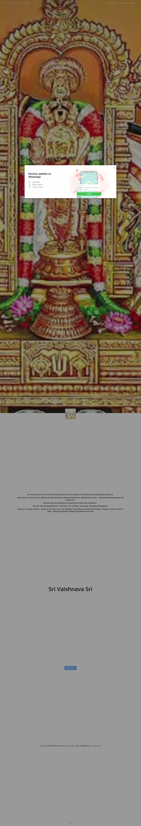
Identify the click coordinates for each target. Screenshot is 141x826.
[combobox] (79, 189)
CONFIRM (89, 194)
